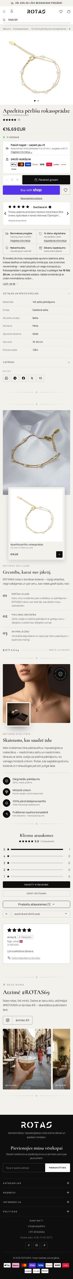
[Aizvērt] (66, 604)
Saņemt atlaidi (36, 671)
